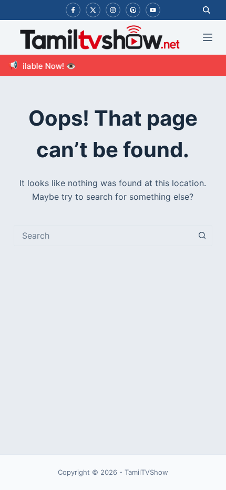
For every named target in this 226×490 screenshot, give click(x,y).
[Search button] (202, 236)
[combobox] (103, 235)
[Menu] (207, 37)
